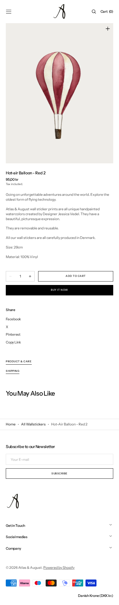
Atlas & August (30, 567)
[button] (8, 11)
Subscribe (59, 473)
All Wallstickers (33, 424)
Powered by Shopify (59, 567)
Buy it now (59, 289)
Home (11, 424)
